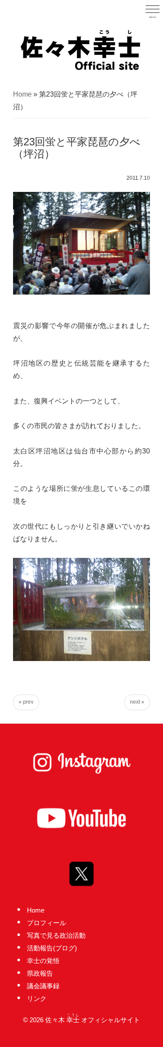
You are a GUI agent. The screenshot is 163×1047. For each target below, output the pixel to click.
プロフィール (46, 922)
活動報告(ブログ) (52, 948)
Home (22, 94)
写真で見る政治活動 (56, 935)
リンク (37, 998)
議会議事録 (43, 986)
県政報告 (40, 973)
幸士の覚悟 (43, 960)
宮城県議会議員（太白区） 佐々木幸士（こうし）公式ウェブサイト (81, 49)
